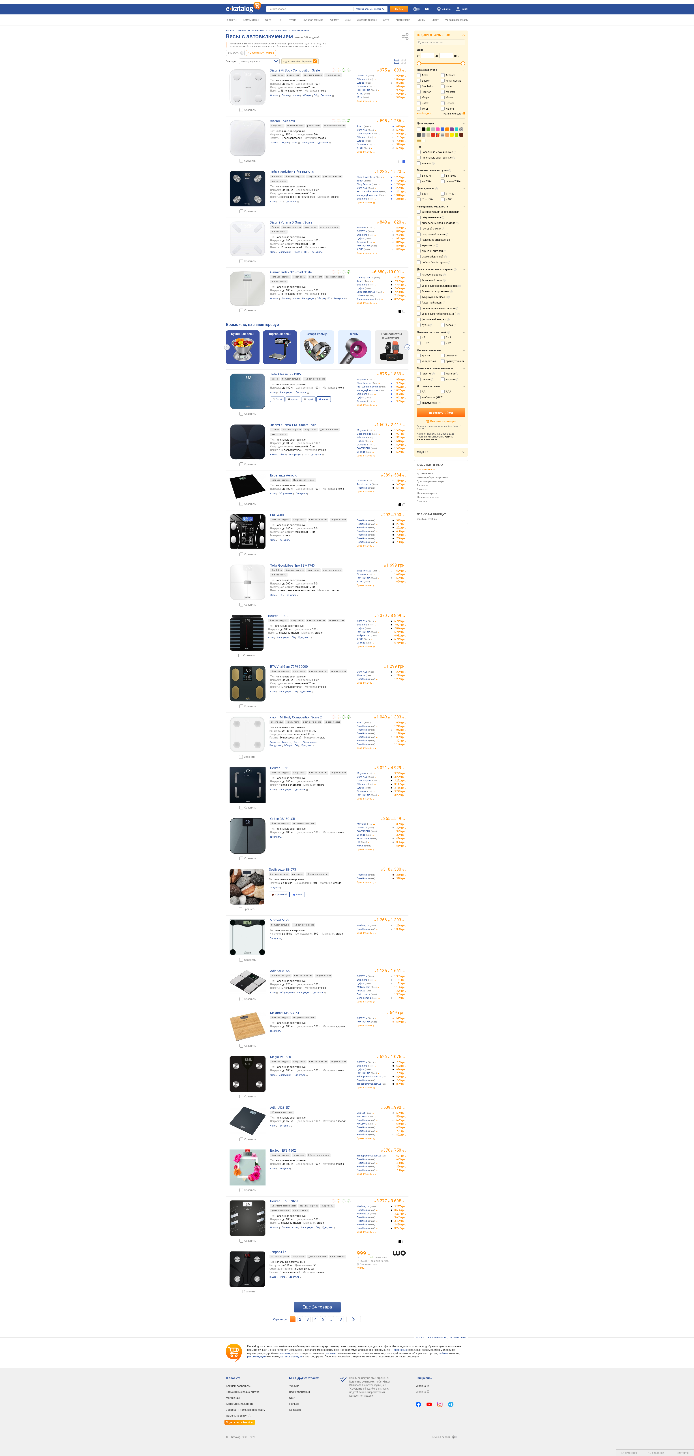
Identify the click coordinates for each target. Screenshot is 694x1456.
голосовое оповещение (436, 239)
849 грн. (401, 227)
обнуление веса (295, 126)
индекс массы (333, 75)
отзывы (331, 1353)
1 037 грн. (400, 390)
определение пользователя (438, 223)
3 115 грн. (400, 787)
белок (449, 325)
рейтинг (443, 1353)
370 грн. (401, 1166)
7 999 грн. (400, 281)
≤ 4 (423, 337)
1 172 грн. (400, 983)
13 (340, 1319)
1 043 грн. (400, 397)
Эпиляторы (423, 489)
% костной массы (432, 302)
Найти (399, 9)
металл (450, 373)
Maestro (450, 91)
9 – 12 (425, 343)
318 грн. (401, 878)
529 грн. (401, 520)
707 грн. (401, 137)
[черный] (400, 311)
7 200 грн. (400, 292)
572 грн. (401, 484)
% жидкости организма (435, 291)
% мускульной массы (434, 297)
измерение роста (432, 274)
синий (299, 894)
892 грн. (401, 1134)
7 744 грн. (400, 284)
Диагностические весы (283, 1206)
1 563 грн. (400, 437)
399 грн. (401, 824)
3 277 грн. (400, 1206)
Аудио (292, 19)
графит (294, 399)
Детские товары (367, 19)
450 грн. (401, 531)
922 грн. (401, 234)
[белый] (400, 161)
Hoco (449, 86)
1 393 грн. (400, 929)
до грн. (393, 70)
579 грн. (401, 1116)
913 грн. (401, 238)
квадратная (429, 361)
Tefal (425, 108)
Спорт (435, 19)
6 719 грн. (400, 621)
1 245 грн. (400, 726)
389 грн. (401, 480)
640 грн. (401, 1123)
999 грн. (401, 75)
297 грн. (401, 524)
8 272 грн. (400, 277)
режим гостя (293, 75)
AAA (448, 391)
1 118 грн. (400, 733)
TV (280, 19)
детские (426, 163)
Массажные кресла (427, 493)
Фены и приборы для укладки (432, 477)
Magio (425, 97)
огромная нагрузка (280, 975)
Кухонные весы (425, 473)
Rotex (425, 103)
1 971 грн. (400, 433)
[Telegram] (450, 1404)
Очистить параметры (442, 421)
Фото (268, 19)
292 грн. (401, 527)
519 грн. (401, 845)
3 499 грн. (400, 1220)
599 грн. (401, 130)
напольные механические (437, 152)
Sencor (450, 103)
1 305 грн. (400, 976)
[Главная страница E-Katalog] (243, 9)
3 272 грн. (400, 780)
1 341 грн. (400, 191)
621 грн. (401, 1155)
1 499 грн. (400, 180)
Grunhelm (427, 86)
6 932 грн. (400, 635)
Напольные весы (300, 30)
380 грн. (401, 874)
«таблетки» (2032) (433, 397)
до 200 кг (427, 181)
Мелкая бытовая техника (251, 30)
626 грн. (401, 1069)
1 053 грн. (400, 394)
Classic (274, 379)
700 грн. (401, 140)
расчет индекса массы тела (438, 308)
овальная (451, 355)
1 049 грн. (400, 722)
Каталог (230, 30)
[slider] (419, 63)
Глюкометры (423, 501)
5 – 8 (448, 337)
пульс (425, 325)
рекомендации (256, 1356)
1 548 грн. (400, 441)
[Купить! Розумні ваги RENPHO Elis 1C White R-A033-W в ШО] (399, 1253)
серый (309, 399)
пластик (426, 373)
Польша (294, 1403)
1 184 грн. (400, 979)
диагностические (313, 75)
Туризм (420, 19)
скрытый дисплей (432, 251)
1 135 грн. (400, 987)
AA (423, 391)
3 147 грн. (400, 784)
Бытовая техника (313, 19)
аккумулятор (429, 402)
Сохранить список (263, 52)
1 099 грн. (400, 737)
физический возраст (434, 319)
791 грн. (401, 1131)
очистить (233, 52)
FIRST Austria (453, 80)
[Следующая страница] (353, 1319)
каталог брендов (291, 1356)
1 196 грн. (400, 744)
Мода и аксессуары (456, 19)
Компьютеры (251, 19)
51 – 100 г (427, 199)
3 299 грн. (400, 773)
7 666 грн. (400, 288)
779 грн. (401, 1080)
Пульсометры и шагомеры (430, 481)
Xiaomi (450, 108)
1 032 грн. (400, 386)
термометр (297, 874)
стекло (426, 379)
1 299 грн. (400, 177)
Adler (425, 75)
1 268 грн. (400, 198)
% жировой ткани (432, 280)
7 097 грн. (400, 624)
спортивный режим (433, 234)
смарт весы (277, 75)
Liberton (426, 91)
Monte (449, 97)
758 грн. (401, 1170)
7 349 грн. (400, 295)
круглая (426, 355)
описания (284, 1353)
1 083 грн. (400, 82)
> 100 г (450, 199)
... (330, 1319)
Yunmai (275, 227)
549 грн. (401, 1018)
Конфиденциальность (240, 1403)
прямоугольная (455, 361)
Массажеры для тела (428, 497)
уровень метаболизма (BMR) (439, 313)
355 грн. (401, 842)
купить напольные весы (435, 438)
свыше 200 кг (454, 181)
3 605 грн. (400, 1210)
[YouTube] (429, 1404)
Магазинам (233, 1397)
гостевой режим (431, 228)
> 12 (448, 343)
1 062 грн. (400, 729)
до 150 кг (451, 175)
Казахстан (295, 1409)
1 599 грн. (400, 430)
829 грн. (401, 1076)
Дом (348, 19)
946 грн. (401, 133)
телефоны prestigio (427, 519)
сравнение (400, 1349)
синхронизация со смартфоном (440, 211)
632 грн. (401, 1065)
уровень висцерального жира (440, 285)
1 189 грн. (400, 997)
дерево (450, 379)
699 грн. (401, 126)
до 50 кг (426, 175)
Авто (386, 19)
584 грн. (401, 487)
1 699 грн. (400, 570)
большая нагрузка (295, 176)
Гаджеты (231, 19)
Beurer (426, 80)
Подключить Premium (240, 1422)
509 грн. (401, 1113)
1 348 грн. (400, 195)
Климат (334, 19)
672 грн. (401, 1120)
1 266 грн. (400, 925)
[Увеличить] (247, 87)
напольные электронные (437, 157)
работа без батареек (434, 262)
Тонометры (422, 485)
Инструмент (403, 19)
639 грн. (401, 1127)
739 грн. (401, 1062)
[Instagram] (440, 1404)
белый (278, 399)
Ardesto (450, 75)
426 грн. (401, 838)
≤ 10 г (425, 193)
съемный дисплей (433, 256)
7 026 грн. (400, 628)
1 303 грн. (400, 740)
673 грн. (401, 1159)
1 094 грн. (400, 79)
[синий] (403, 161)
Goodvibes (276, 176)
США (292, 1397)
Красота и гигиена (278, 30)
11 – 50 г (451, 193)
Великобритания (299, 1392)
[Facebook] (418, 1404)
